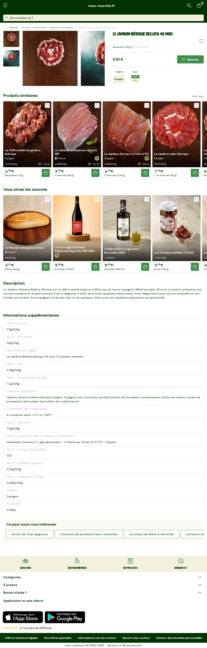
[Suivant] (99, 58)
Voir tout (198, 96)
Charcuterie (39, 27)
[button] (27, 140)
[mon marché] (103, 5)
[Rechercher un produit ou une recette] (189, 6)
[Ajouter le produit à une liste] (201, 41)
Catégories (12, 577)
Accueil (25, 27)
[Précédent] (28, 58)
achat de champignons (30, 534)
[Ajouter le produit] (46, 173)
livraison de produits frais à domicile (88, 534)
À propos (10, 585)
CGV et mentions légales (21, 637)
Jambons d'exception (60, 27)
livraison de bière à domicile (151, 534)
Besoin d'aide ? (15, 592)
